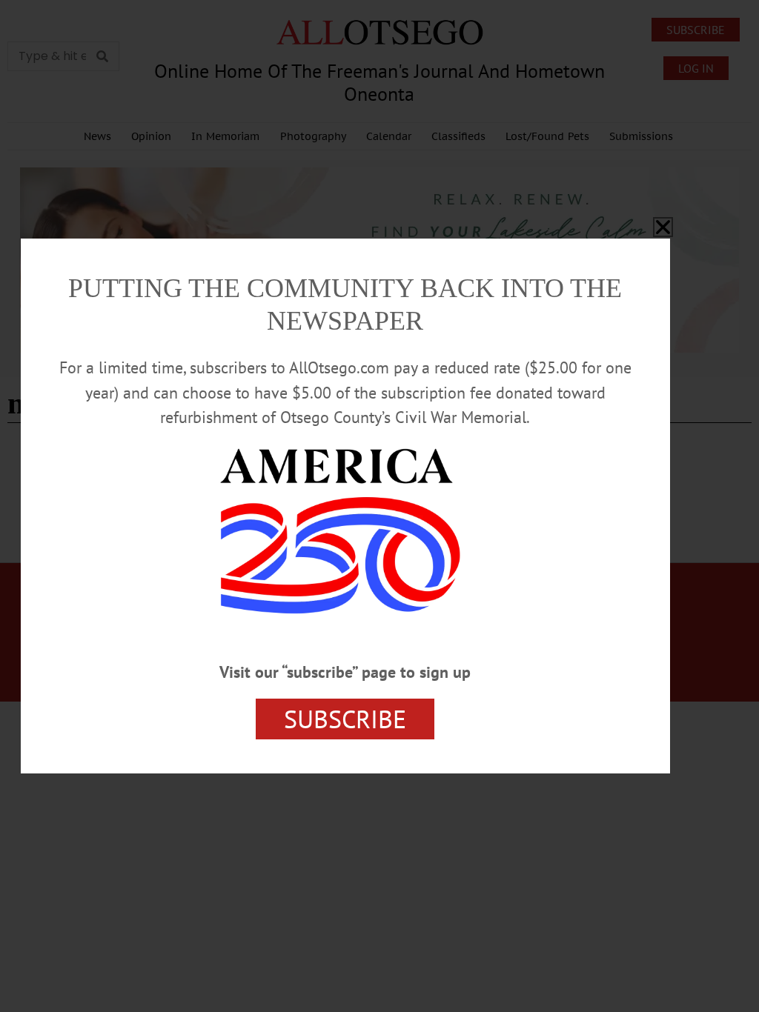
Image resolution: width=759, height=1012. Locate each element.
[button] (663, 227)
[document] (379, 506)
